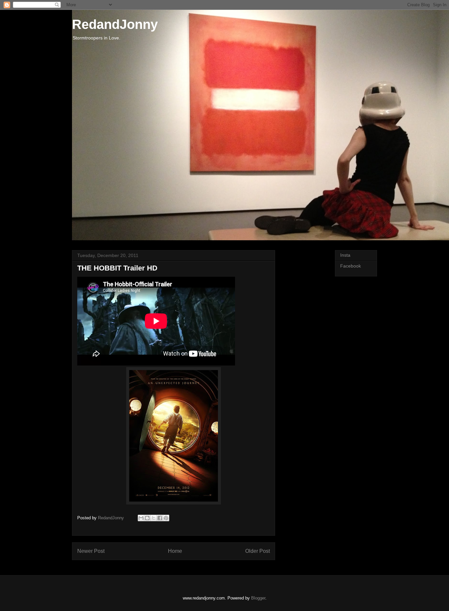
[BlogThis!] (147, 518)
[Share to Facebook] (159, 518)
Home (175, 551)
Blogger (258, 598)
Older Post (257, 551)
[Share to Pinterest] (166, 518)
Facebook (350, 266)
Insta (345, 255)
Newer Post (91, 551)
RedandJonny (115, 24)
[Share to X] (153, 518)
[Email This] (141, 518)
